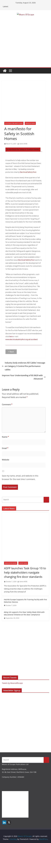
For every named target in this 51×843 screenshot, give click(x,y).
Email (5, 448)
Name (5, 437)
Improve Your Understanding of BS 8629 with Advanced (22, 377)
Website (5, 459)
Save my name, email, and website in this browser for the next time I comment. (20, 477)
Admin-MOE (23, 144)
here (11, 336)
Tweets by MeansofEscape (12, 683)
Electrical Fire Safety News (14, 123)
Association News (10, 563)
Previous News (30, 123)
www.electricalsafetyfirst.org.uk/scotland (21, 339)
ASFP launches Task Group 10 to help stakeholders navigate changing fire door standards (25, 572)
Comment (7, 404)
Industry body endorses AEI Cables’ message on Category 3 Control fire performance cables (25, 366)
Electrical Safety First (27, 172)
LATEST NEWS (23, 563)
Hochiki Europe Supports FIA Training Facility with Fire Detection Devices (25, 600)
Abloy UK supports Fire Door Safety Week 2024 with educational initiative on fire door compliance (24, 613)
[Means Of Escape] (5, 71)
